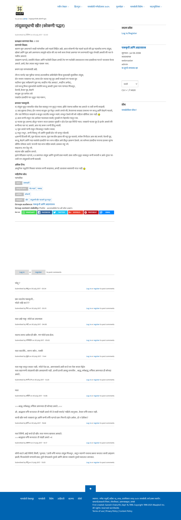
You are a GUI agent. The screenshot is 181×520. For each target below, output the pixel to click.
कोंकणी (27, 194)
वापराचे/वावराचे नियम (100, 502)
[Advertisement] (64, 243)
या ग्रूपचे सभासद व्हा (130, 68)
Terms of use (98, 511)
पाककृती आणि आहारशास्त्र (44, 204)
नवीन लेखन (62, 7)
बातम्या (71, 499)
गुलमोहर (119, 7)
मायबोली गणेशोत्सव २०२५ (98, 7)
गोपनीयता (115, 502)
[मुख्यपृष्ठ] (20, 10)
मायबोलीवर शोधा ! (129, 110)
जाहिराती (61, 499)
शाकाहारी (26, 182)
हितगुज (77, 7)
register (38, 272)
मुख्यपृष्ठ (25, 19)
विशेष (51, 499)
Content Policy (125, 511)
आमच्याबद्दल (125, 502)
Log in (22, 272)
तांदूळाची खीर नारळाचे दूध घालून (40, 199)
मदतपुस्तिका (155, 7)
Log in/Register (129, 33)
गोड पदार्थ (32, 188)
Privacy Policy (112, 511)
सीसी (80, 499)
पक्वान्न (39, 188)
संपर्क (133, 502)
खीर (26, 199)
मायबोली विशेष (136, 7)
